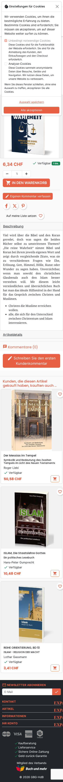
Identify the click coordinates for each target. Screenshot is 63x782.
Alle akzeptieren (31, 110)
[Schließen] (57, 6)
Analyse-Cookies (20, 63)
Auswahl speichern (31, 102)
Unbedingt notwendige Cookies (30, 40)
